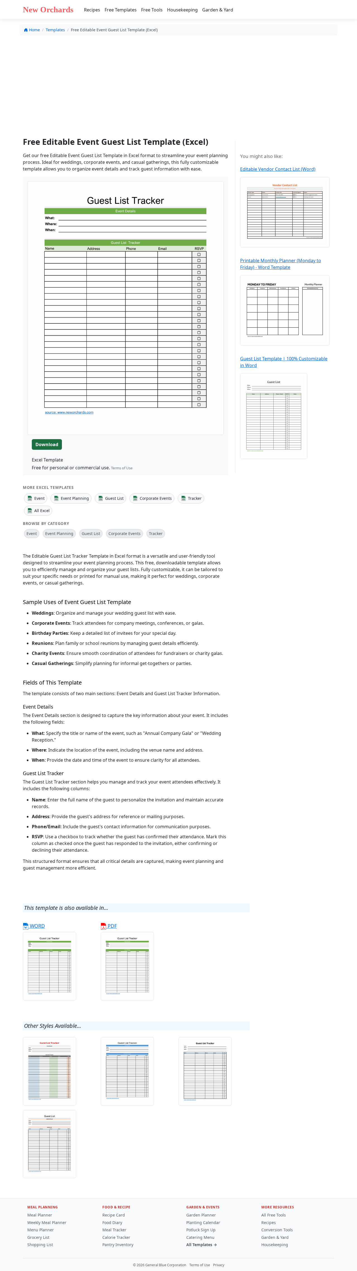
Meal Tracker (114, 1229)
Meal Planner (39, 1215)
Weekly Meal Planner (46, 1222)
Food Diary (112, 1222)
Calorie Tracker (116, 1237)
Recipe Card (113, 1215)
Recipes (92, 10)
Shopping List (40, 1244)
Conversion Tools (277, 1229)
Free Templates (121, 10)
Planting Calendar (203, 1222)
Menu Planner (40, 1229)
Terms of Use (121, 467)
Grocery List (38, 1237)
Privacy (218, 1265)
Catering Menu (200, 1237)
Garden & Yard (217, 10)
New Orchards (48, 9)
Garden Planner (201, 1215)
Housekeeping (182, 10)
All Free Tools (273, 1215)
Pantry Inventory (117, 1244)
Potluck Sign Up (201, 1229)
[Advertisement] (178, 81)
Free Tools (152, 10)
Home (34, 29)
